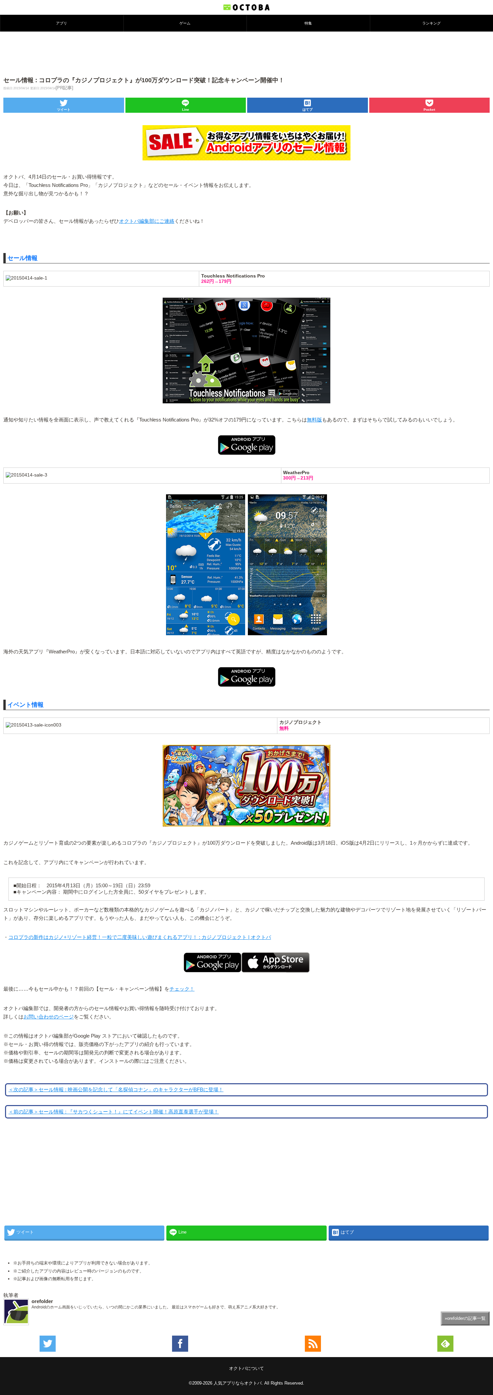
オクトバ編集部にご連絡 (146, 221)
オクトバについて (246, 1368)
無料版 (314, 419)
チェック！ (182, 989)
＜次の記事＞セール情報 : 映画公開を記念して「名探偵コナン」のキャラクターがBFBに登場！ (115, 1089)
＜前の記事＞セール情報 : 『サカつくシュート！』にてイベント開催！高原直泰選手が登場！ (113, 1111)
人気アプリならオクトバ (238, 1383)
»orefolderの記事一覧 (465, 1318)
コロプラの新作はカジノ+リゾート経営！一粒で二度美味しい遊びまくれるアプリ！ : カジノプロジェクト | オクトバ (139, 937)
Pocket (429, 109)
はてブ (308, 109)
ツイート (63, 109)
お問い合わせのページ (48, 1016)
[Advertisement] (246, 53)
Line (185, 109)
